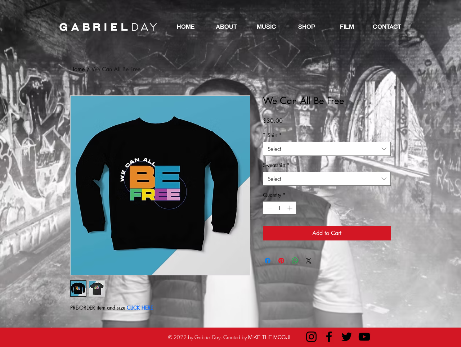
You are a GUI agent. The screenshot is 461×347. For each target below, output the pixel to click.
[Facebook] (329, 337)
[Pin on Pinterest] (281, 260)
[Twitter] (347, 337)
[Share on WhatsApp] (295, 260)
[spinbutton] (279, 208)
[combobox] (327, 149)
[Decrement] (268, 208)
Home (77, 69)
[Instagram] (311, 337)
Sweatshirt (276, 165)
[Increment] (290, 208)
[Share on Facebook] (267, 260)
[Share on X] (308, 260)
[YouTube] (364, 337)
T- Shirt (272, 135)
